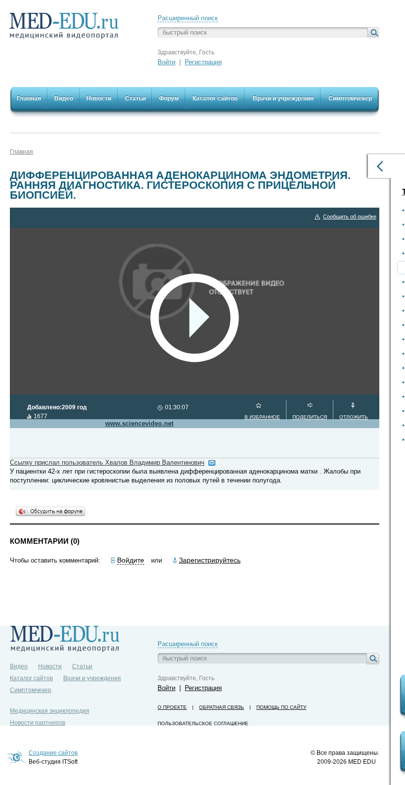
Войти (166, 62)
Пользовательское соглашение (203, 723)
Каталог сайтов (31, 678)
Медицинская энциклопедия (49, 710)
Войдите (130, 560)
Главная (21, 151)
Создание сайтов (53, 752)
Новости (50, 666)
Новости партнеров (37, 722)
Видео (19, 666)
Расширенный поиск (188, 18)
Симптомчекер (30, 690)
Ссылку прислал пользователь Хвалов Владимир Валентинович (107, 462)
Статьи (82, 666)
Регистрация (203, 62)
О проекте (172, 707)
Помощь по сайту (281, 707)
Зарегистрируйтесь (210, 560)
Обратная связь (221, 707)
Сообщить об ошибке (349, 216)
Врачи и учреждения (92, 678)
